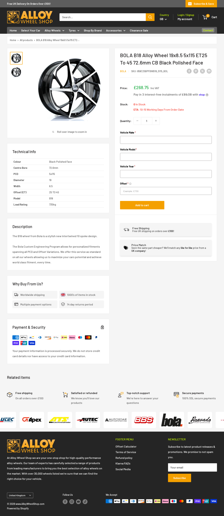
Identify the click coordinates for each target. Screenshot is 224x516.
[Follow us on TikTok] (85, 501)
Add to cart (142, 205)
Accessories (114, 30)
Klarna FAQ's (122, 463)
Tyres (72, 30)
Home (13, 30)
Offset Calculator (125, 446)
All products (26, 40)
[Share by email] (209, 71)
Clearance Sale (139, 30)
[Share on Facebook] (189, 71)
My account (185, 19)
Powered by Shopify (18, 508)
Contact (208, 30)
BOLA (123, 71)
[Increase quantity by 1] (156, 120)
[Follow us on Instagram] (71, 501)
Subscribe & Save (204, 3)
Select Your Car (30, 30)
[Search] (150, 17)
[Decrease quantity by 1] (137, 120)
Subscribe (179, 477)
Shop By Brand (93, 30)
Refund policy (123, 457)
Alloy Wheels (53, 30)
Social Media (123, 469)
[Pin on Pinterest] (195, 71)
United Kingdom (17, 495)
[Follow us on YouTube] (78, 501)
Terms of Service (125, 452)
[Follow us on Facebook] (65, 501)
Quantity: (125, 120)
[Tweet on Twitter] (202, 71)
